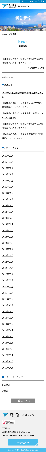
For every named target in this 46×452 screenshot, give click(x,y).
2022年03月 (7, 274)
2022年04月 (7, 267)
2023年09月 (7, 230)
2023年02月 (7, 249)
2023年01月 (7, 255)
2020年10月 (7, 305)
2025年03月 (7, 186)
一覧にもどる (23, 401)
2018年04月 (7, 348)
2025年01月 (7, 193)
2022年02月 (7, 280)
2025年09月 (7, 174)
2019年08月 (7, 317)
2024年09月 (7, 199)
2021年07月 (7, 292)
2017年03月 (7, 355)
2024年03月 (7, 211)
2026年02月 (7, 168)
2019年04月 (7, 330)
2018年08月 (7, 342)
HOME (4, 34)
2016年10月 (7, 361)
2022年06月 (7, 261)
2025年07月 (7, 180)
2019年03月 (7, 336)
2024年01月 (7, 224)
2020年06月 (7, 311)
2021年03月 (7, 299)
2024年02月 (7, 217)
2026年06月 (7, 155)
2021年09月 (7, 286)
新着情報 (12, 34)
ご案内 (5, 391)
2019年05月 (7, 324)
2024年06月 (7, 205)
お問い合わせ (23, 442)
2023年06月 (7, 236)
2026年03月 (7, 161)
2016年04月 (7, 367)
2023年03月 (7, 242)
